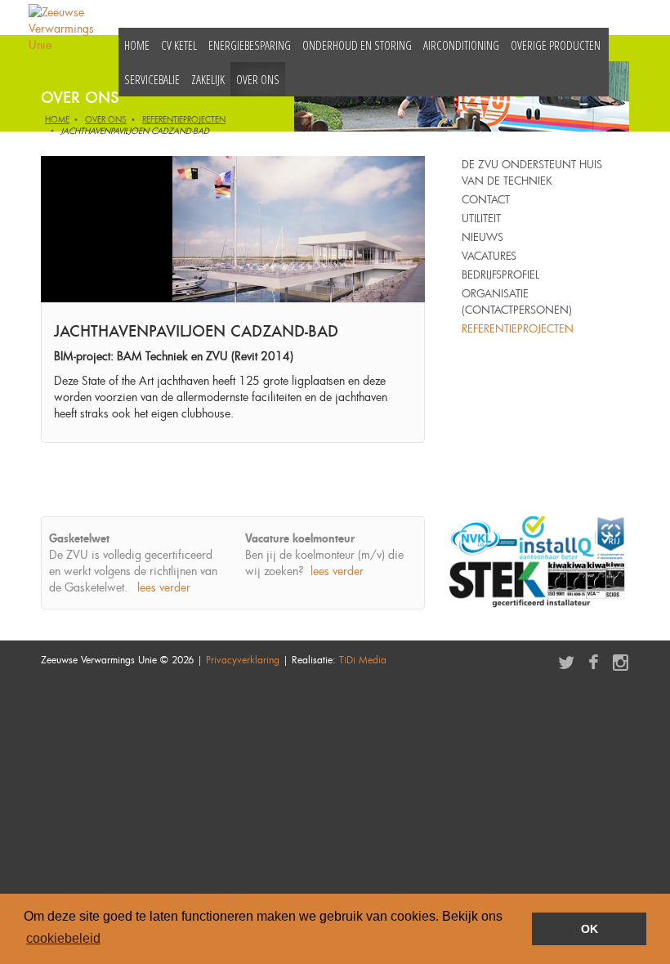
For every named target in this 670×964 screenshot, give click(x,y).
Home (137, 45)
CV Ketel (179, 45)
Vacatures (489, 255)
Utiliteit (481, 218)
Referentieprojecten (184, 119)
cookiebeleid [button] (63, 938)
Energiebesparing (249, 45)
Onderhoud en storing (357, 45)
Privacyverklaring (242, 659)
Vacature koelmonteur (300, 538)
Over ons (257, 79)
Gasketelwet (79, 538)
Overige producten (556, 45)
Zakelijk (208, 79)
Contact (486, 199)
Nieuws (482, 237)
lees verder (163, 587)
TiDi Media (362, 659)
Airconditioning (461, 45)
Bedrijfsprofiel (500, 274)
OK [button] (589, 928)
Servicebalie (152, 79)
